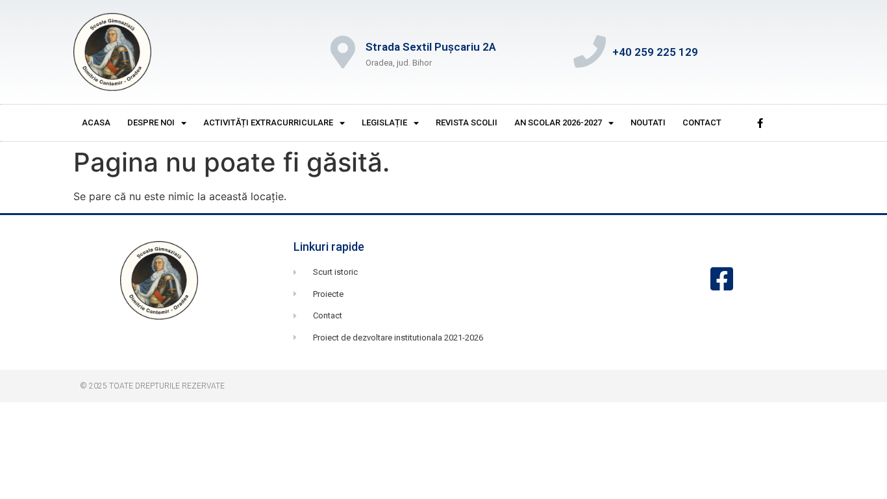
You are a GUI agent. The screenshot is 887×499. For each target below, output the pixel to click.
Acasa (96, 122)
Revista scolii (466, 122)
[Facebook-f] (759, 123)
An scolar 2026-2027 (558, 122)
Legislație (384, 122)
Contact (701, 122)
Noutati (648, 122)
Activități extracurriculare (268, 122)
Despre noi (151, 122)
